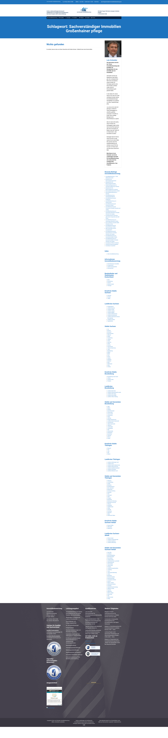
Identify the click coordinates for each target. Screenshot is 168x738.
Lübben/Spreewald (111, 423)
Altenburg (109, 480)
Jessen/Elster (110, 565)
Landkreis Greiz (110, 463)
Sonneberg (109, 511)
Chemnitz (109, 295)
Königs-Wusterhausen (111, 419)
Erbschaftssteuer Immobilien (113, 263)
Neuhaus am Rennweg (111, 501)
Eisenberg (109, 492)
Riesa (108, 362)
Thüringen (109, 285)
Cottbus (109, 378)
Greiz (108, 493)
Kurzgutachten (110, 265)
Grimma (109, 345)
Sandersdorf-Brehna (111, 584)
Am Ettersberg (110, 482)
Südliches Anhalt (110, 588)
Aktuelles (62, 17)
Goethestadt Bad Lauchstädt (113, 561)
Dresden (109, 296)
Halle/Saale (109, 526)
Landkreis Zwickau (111, 319)
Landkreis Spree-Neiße (111, 395)
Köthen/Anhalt (110, 538)
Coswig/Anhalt (110, 559)
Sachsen (109, 282)
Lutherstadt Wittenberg (112, 572)
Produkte (75, 17)
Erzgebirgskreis (110, 306)
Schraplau (109, 585)
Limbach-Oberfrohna (111, 347)
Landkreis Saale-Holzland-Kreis (113, 465)
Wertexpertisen (110, 268)
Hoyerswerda (110, 346)
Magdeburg (109, 528)
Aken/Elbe (109, 552)
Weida (108, 514)
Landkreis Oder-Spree (111, 393)
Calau (108, 406)
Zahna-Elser (109, 594)
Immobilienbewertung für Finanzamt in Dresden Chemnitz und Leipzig (113, 208)
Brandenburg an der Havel (112, 376)
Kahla (108, 496)
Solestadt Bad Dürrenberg (112, 587)
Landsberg (109, 569)
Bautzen (109, 330)
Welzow (108, 436)
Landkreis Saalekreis (111, 541)
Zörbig (108, 598)
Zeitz (108, 595)
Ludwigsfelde (110, 428)
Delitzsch (109, 334)
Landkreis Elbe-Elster (111, 390)
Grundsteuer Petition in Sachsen (112, 242)
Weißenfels (109, 591)
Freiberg (109, 339)
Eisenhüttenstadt (110, 410)
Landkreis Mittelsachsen (112, 313)
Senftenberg (109, 432)
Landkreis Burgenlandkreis (112, 568)
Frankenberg (109, 337)
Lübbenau (109, 425)
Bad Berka (109, 485)
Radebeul (109, 360)
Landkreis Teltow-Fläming (112, 396)
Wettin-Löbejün (110, 592)
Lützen (108, 574)
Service (93, 17)
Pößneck (109, 503)
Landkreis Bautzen (111, 308)
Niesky (108, 353)
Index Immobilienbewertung (113, 253)
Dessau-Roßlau (110, 525)
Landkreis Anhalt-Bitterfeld (112, 539)
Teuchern (109, 589)
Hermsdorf (109, 495)
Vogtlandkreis (110, 321)
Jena (108, 451)
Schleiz (108, 508)
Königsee (109, 498)
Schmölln (109, 509)
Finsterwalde (110, 412)
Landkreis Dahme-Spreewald (113, 421)
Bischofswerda (110, 333)
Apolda (108, 483)
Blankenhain (109, 489)
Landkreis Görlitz (110, 309)
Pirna (108, 355)
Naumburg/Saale (110, 578)
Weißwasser (109, 363)
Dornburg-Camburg (111, 490)
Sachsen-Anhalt (110, 284)
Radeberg (109, 359)
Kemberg (109, 566)
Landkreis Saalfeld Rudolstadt (113, 468)
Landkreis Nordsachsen (112, 315)
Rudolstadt (109, 505)
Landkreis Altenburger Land (113, 462)
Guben (108, 416)
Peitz (108, 429)
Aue (108, 329)
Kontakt (88, 17)
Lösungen (68, 17)
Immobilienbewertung (53, 17)
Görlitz (108, 343)
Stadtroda (109, 512)
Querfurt (109, 581)
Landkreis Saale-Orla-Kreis (112, 466)
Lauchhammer (110, 422)
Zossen (108, 438)
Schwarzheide (110, 431)
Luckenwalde (110, 426)
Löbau (108, 349)
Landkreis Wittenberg (111, 542)
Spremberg (109, 434)
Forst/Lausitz (110, 413)
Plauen (108, 356)
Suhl (108, 452)
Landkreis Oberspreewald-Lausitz (114, 392)
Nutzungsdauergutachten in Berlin (113, 190)
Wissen (82, 17)
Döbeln (108, 336)
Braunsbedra (110, 558)
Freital (108, 340)
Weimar (108, 454)
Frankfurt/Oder (110, 379)
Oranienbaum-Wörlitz (111, 579)
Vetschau (109, 435)
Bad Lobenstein (110, 487)
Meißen (108, 352)
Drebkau (109, 409)
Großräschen (110, 415)
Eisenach (109, 448)
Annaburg (109, 553)
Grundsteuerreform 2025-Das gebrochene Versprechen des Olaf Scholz (112, 217)
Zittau (108, 365)
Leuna (108, 571)
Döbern (108, 408)
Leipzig (108, 298)
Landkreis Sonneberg (111, 469)
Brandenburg (110, 281)
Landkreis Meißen (110, 312)
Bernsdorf (109, 332)
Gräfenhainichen (110, 562)
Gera (108, 449)
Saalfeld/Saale (110, 506)
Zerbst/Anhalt (110, 597)
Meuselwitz (109, 499)
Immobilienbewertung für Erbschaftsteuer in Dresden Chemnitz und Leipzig (111, 233)
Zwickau (109, 366)
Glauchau (109, 342)
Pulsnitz (109, 358)
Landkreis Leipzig (110, 310)
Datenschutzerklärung (90, 643)
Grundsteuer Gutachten (110, 245)
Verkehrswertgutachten (112, 266)
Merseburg (109, 575)
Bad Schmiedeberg (111, 555)
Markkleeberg (110, 350)
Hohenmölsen (110, 563)
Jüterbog (109, 418)
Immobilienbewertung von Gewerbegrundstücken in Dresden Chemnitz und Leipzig (112, 213)
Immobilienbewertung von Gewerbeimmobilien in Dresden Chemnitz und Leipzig (112, 240)
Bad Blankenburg (110, 486)
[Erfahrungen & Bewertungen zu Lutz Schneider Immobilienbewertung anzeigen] (54, 696)
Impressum (87, 641)
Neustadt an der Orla (111, 502)
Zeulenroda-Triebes (111, 515)
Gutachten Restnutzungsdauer (112, 244)
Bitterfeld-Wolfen (110, 556)
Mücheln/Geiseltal (111, 576)
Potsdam (109, 380)
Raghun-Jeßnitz (110, 582)
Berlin (108, 279)
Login (84, 724)
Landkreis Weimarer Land (112, 470)
